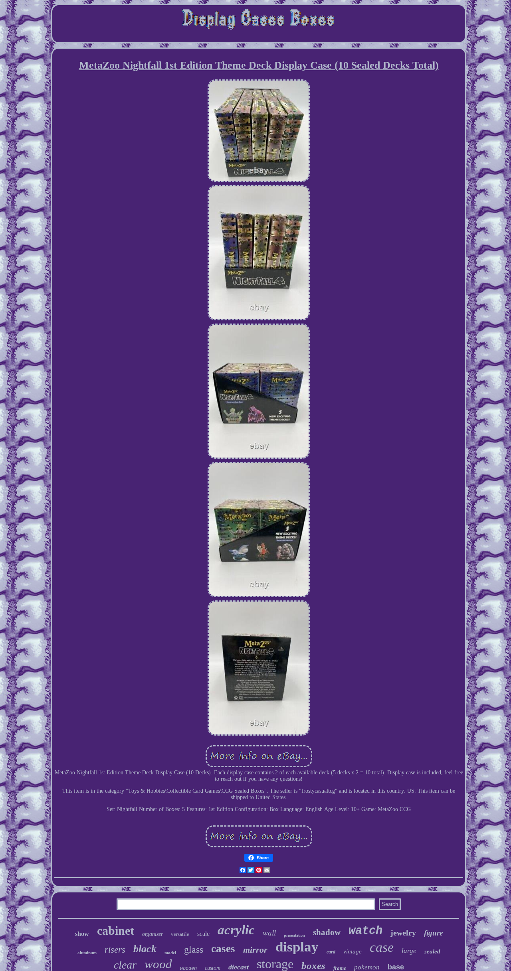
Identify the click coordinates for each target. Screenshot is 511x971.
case (382, 947)
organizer (152, 934)
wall (269, 933)
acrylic (236, 930)
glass (193, 949)
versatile (180, 934)
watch (365, 930)
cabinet (115, 930)
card (331, 952)
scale (203, 933)
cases (223, 949)
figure (433, 933)
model (170, 952)
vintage (352, 951)
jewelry (403, 932)
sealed (432, 951)
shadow (327, 932)
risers (115, 950)
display (297, 947)
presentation (294, 935)
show (82, 933)
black (144, 949)
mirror (255, 950)
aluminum (87, 952)
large (409, 951)
